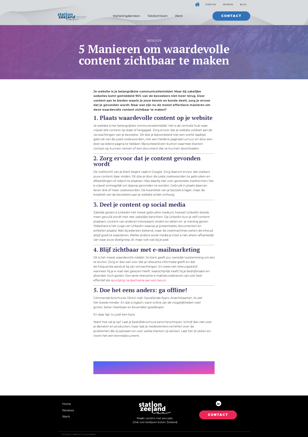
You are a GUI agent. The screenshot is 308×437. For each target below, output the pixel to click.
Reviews (228, 4)
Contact (231, 16)
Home (66, 404)
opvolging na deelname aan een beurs (138, 280)
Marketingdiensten (126, 16)
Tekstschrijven (157, 16)
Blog (243, 4)
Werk (179, 16)
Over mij (210, 4)
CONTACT (218, 415)
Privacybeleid (89, 434)
